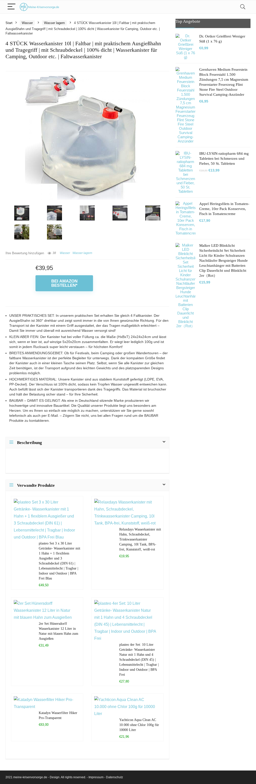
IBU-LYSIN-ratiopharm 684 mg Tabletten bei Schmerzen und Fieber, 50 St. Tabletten (224, 159)
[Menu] (12, 7)
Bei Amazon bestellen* (64, 283)
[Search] (243, 7)
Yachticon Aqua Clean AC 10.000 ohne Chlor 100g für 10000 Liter (139, 725)
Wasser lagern (54, 23)
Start (9, 23)
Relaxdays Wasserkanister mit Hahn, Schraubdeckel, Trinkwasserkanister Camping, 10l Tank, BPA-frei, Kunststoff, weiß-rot (140, 539)
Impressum (96, 777)
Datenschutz (114, 777)
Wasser (27, 23)
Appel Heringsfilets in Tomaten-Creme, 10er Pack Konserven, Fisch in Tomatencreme (224, 209)
